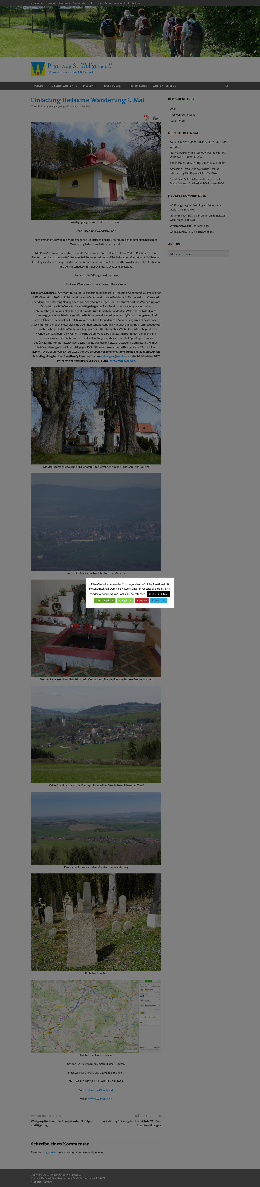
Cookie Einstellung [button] (158, 594)
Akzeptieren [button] (125, 600)
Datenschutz (158, 600)
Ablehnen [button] (142, 600)
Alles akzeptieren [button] (104, 600)
